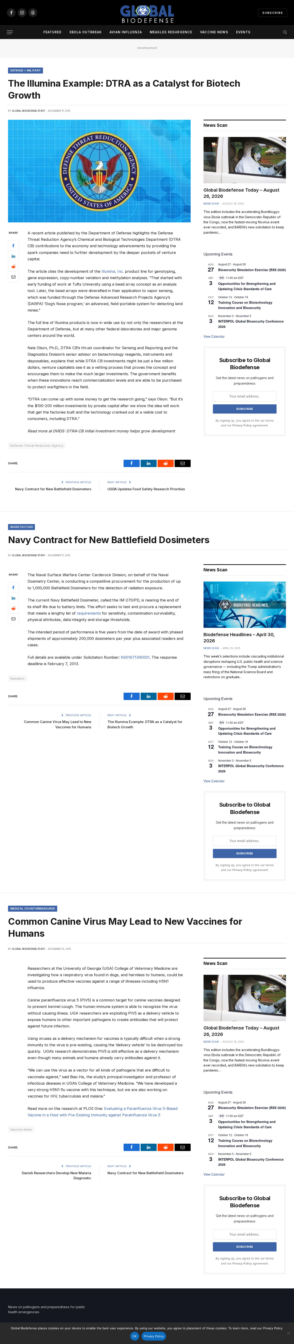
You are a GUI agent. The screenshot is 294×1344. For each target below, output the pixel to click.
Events (243, 32)
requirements (89, 613)
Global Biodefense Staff (28, 110)
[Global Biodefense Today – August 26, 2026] (245, 160)
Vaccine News (214, 32)
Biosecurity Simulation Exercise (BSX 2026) (252, 269)
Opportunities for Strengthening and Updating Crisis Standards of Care (247, 286)
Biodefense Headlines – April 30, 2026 (239, 638)
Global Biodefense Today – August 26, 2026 (241, 193)
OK (135, 1336)
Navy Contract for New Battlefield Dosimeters (53, 489)
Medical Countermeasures (32, 908)
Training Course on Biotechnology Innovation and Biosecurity (245, 305)
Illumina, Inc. (113, 271)
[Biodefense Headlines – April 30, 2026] (245, 604)
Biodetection (21, 527)
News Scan (211, 203)
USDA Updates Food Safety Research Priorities (146, 489)
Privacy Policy (242, 425)
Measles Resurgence (171, 32)
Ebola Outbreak (86, 32)
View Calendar (214, 336)
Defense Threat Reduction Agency (36, 445)
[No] (288, 1333)
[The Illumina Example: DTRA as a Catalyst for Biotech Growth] (99, 171)
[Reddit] (13, 266)
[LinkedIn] (13, 256)
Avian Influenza (126, 32)
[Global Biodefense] (147, 12)
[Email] (13, 276)
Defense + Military (25, 70)
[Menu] (10, 32)
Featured (52, 32)
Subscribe (272, 12)
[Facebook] (13, 245)
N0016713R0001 (135, 657)
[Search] (284, 32)
